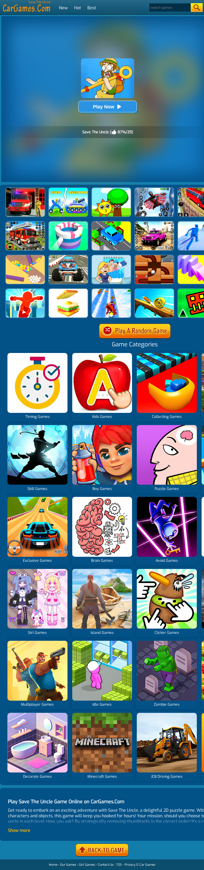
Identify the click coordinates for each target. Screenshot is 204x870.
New (63, 8)
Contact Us (105, 865)
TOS (119, 865)
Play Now (103, 106)
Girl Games (87, 865)
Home (53, 865)
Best (91, 8)
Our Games (68, 865)
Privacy (130, 865)
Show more (19, 830)
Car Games (147, 865)
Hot (77, 8)
